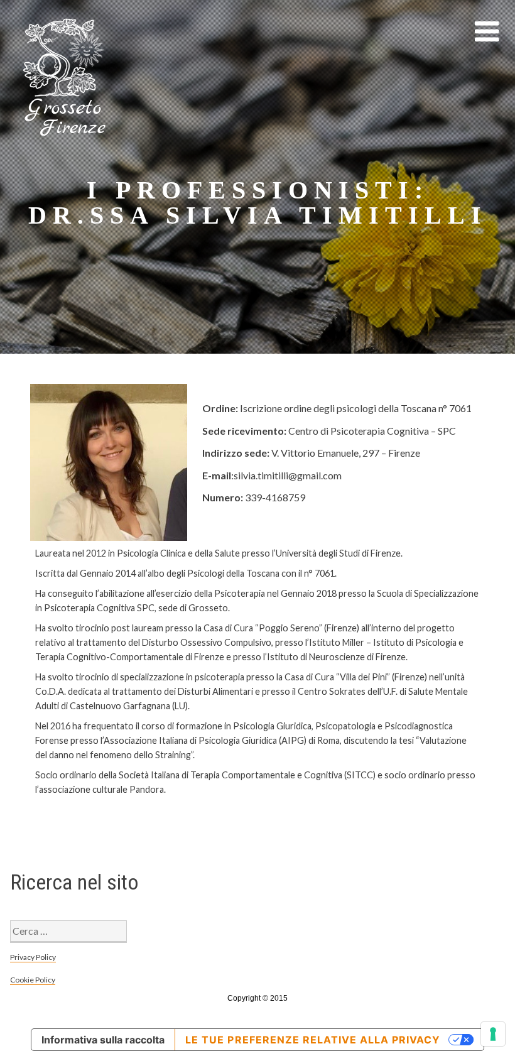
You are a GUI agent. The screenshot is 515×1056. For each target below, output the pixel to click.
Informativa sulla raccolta (103, 1039)
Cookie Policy (32, 979)
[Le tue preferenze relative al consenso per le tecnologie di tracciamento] (493, 1034)
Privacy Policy (33, 957)
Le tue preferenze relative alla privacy (312, 1039)
